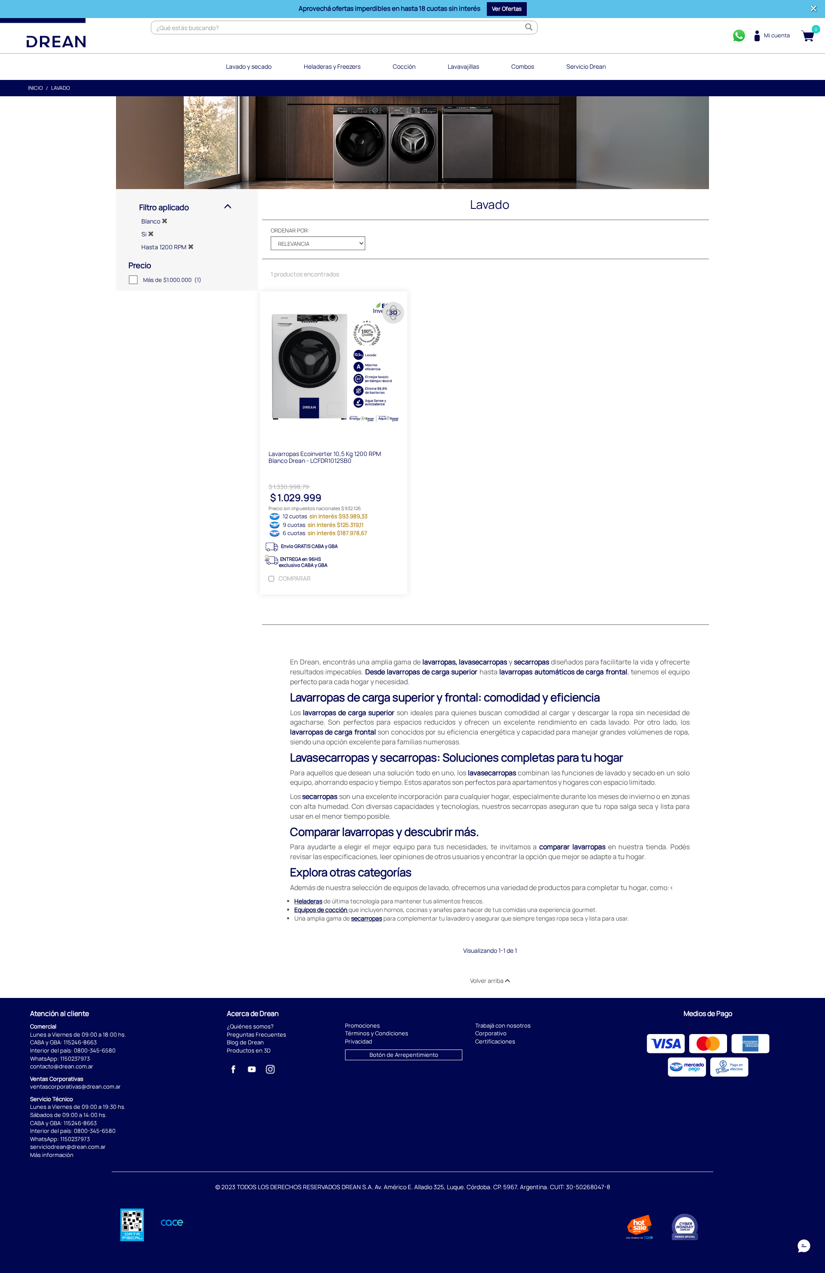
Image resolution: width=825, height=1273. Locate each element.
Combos (522, 66)
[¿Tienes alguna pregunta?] (739, 35)
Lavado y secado (249, 66)
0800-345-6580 (95, 1050)
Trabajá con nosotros (503, 1025)
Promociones (362, 1025)
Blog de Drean (245, 1042)
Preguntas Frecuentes (256, 1034)
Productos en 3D (249, 1050)
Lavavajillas (463, 66)
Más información (51, 1155)
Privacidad (358, 1041)
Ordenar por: (290, 230)
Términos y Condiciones (376, 1033)
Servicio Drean (586, 66)
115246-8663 (80, 1042)
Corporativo (491, 1033)
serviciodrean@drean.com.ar (68, 1147)
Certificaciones (495, 1041)
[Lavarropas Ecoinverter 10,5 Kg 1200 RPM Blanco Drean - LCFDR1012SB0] (333, 367)
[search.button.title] (528, 27)
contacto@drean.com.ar (61, 1066)
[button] (507, 9)
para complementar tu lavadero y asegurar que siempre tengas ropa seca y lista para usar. (490, 918)
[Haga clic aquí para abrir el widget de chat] (804, 1242)
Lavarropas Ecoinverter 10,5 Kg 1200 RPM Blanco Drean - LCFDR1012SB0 (325, 457)
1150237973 (75, 1058)
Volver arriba (487, 980)
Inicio (35, 88)
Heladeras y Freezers (332, 66)
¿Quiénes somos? (250, 1026)
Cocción (404, 66)
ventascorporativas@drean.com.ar (75, 1086)
